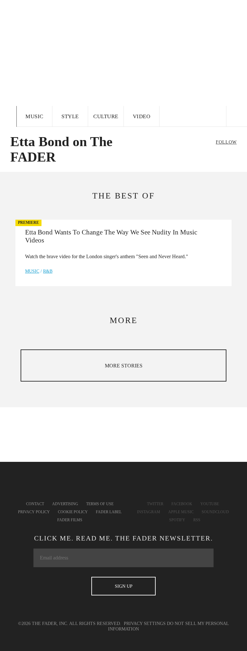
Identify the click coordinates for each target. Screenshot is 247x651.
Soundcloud (215, 512)
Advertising (65, 504)
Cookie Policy (73, 512)
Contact (35, 504)
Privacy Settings (145, 623)
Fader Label (109, 512)
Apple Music (181, 512)
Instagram (148, 512)
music (32, 271)
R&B (47, 271)
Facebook (181, 504)
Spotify (177, 520)
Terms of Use (100, 504)
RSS (196, 520)
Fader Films (69, 520)
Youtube (209, 504)
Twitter (155, 504)
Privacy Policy (34, 512)
